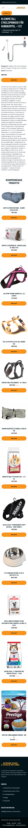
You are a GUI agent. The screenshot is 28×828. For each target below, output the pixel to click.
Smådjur (11, 66)
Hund (18, 66)
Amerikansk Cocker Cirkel (11, 791)
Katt (15, 66)
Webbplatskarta (21, 825)
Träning (14, 68)
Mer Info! (14, 80)
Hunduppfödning (9, 794)
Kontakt (14, 823)
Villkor (19, 823)
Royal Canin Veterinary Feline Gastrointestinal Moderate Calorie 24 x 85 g (14, 623)
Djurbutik (6, 13)
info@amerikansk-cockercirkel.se (9, 2)
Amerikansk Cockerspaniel (12, 788)
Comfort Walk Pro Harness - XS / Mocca (14, 383)
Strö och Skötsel (21, 68)
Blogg (6, 797)
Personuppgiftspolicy (8, 825)
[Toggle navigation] (3, 7)
